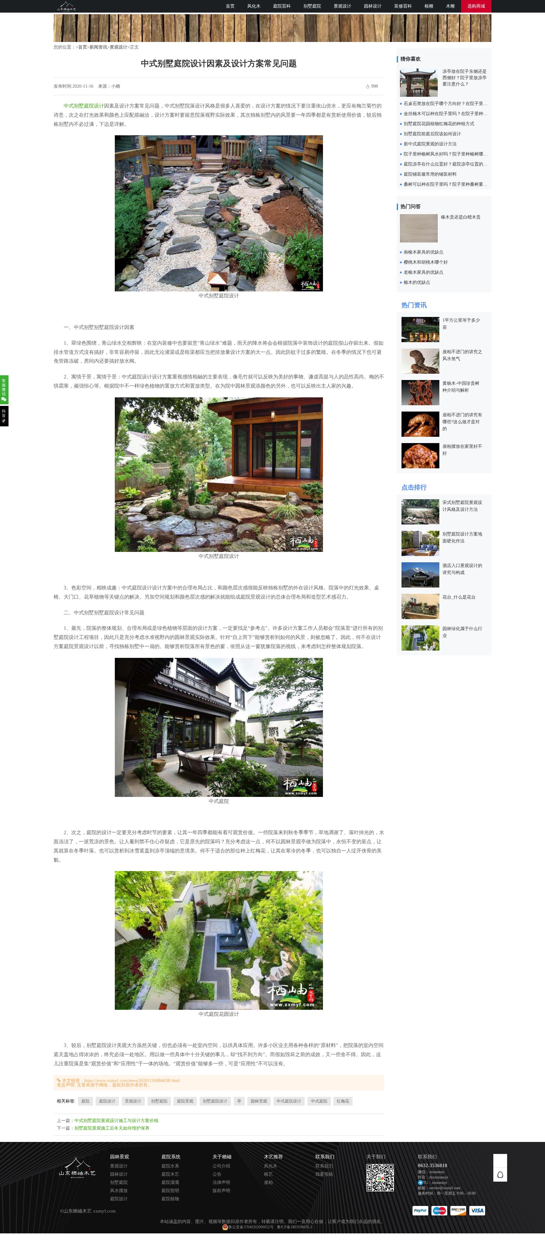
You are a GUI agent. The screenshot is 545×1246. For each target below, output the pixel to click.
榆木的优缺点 (417, 282)
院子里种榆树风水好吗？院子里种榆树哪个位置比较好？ (459, 154)
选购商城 (476, 6)
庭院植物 (170, 1199)
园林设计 (373, 6)
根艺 (268, 1174)
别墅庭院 (312, 6)
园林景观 (259, 1101)
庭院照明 (170, 1191)
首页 (230, 6)
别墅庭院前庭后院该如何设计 (432, 134)
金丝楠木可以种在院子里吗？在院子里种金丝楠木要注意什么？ (465, 113)
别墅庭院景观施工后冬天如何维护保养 (111, 1128)
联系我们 (324, 1166)
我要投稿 (324, 1174)
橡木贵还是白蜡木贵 (461, 217)
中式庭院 (319, 1101)
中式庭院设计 (289, 1101)
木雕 (450, 6)
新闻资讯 (98, 47)
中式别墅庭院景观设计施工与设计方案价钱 (116, 1120)
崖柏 (268, 1182)
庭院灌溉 (170, 1182)
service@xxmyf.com (444, 1188)
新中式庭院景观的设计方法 (430, 144)
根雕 (429, 6)
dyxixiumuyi (438, 1177)
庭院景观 (185, 1101)
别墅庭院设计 (215, 1101)
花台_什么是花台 (459, 597)
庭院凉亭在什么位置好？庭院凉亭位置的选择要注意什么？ (461, 164)
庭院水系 (170, 1166)
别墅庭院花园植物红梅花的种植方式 (439, 123)
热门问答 (411, 206)
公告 (217, 1174)
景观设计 (342, 6)
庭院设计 (107, 1101)
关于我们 (375, 1157)
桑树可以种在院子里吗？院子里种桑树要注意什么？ (454, 184)
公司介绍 (221, 1166)
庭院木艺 (170, 1174)
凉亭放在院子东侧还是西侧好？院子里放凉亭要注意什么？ (464, 77)
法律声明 (221, 1182)
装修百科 (403, 6)
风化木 (254, 6)
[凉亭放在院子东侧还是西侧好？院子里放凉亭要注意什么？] (419, 95)
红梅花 (343, 1101)
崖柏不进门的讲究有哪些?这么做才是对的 (462, 421)
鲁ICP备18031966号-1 (295, 1227)
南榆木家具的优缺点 (423, 252)
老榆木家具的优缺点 (423, 272)
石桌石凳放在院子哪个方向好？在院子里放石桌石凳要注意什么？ (468, 103)
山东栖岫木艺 (77, 1211)
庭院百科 (282, 6)
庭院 (85, 1101)
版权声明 (221, 1191)
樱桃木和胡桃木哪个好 (426, 262)
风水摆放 (119, 1191)
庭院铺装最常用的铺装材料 (430, 174)
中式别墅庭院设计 (84, 105)
